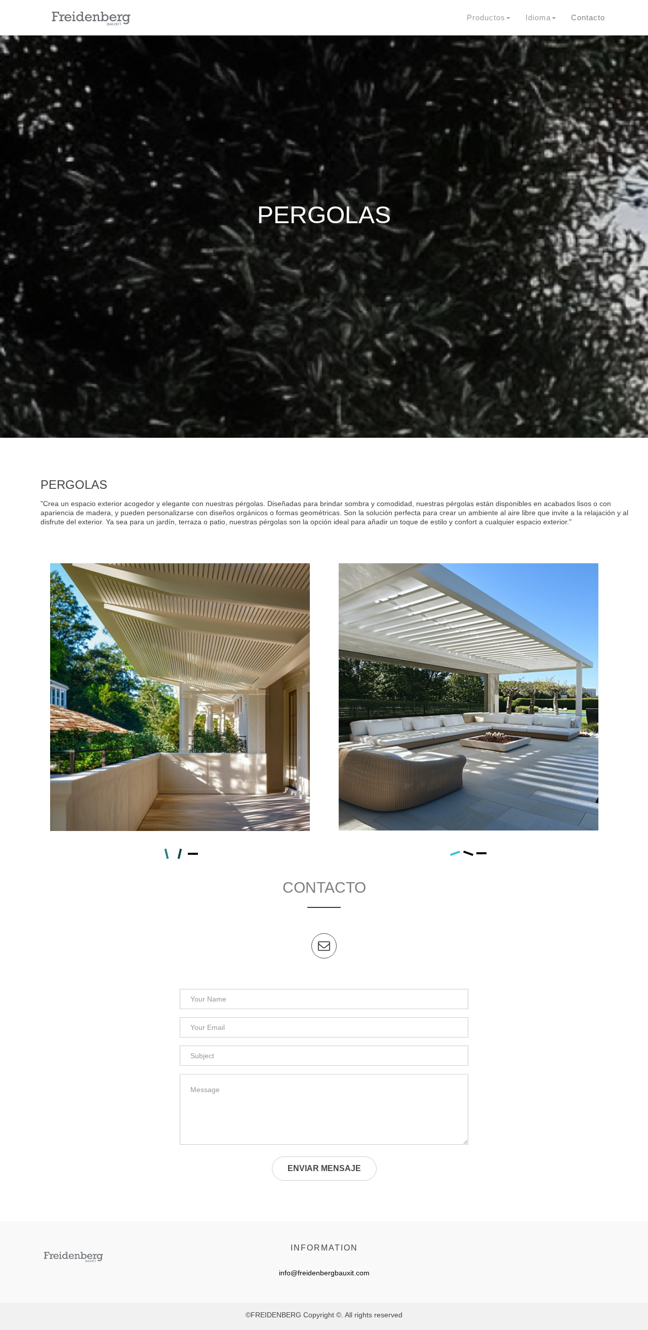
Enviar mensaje (324, 1168)
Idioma (538, 17)
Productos (486, 17)
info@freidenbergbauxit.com (324, 1273)
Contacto (588, 17)
